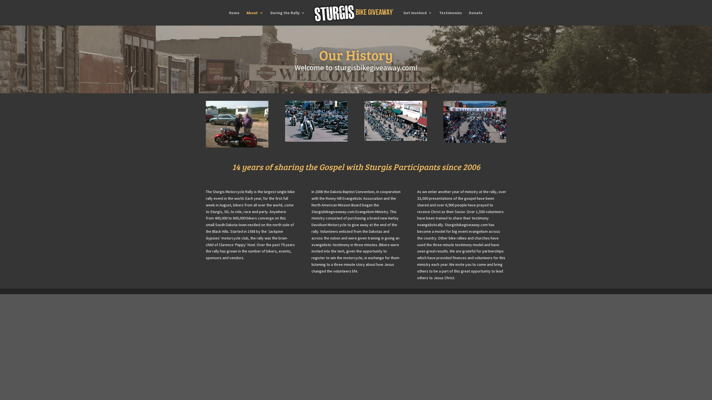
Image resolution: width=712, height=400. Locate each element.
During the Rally (285, 13)
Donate (476, 13)
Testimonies (450, 13)
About (252, 13)
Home (234, 13)
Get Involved (415, 13)
